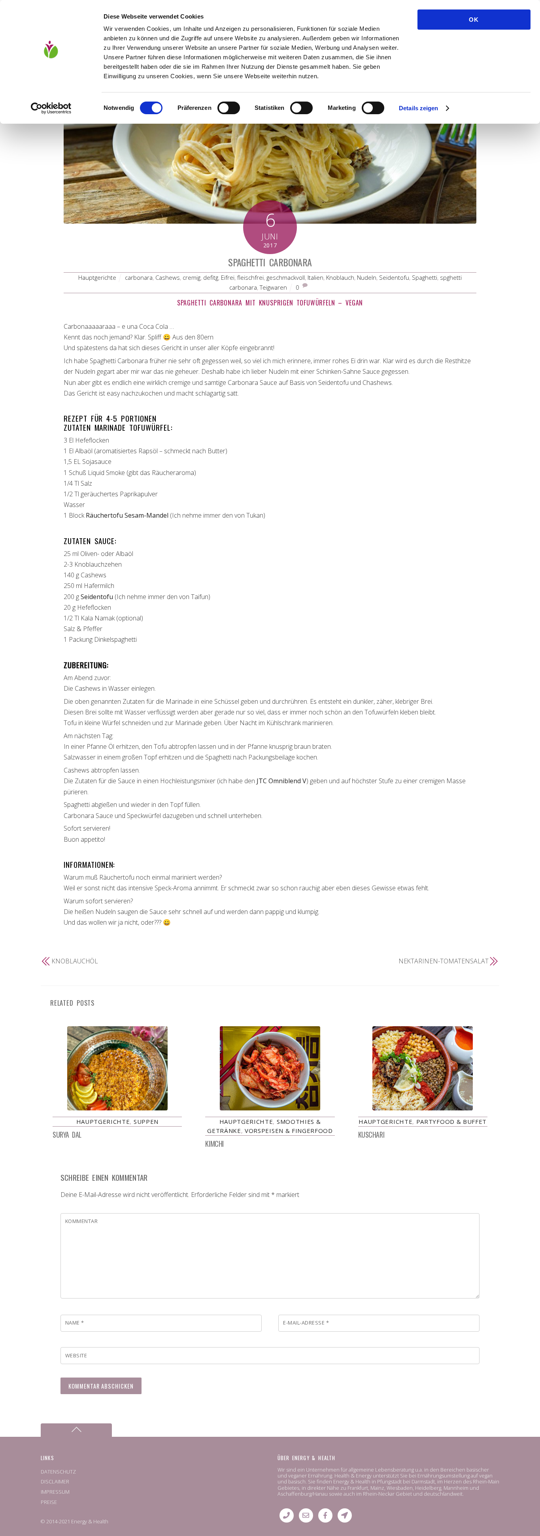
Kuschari (371, 1134)
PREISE (49, 1502)
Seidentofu (394, 277)
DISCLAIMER (55, 1481)
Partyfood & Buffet (451, 1121)
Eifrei (227, 277)
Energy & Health (89, 1521)
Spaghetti (424, 277)
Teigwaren (273, 287)
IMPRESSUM (55, 1491)
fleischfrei (250, 277)
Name (74, 1322)
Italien (315, 277)
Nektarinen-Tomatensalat (443, 961)
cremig (191, 277)
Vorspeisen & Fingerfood (289, 1131)
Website (76, 1355)
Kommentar (81, 1221)
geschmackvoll (285, 277)
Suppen (146, 1121)
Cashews (167, 277)
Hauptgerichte (97, 277)
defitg (210, 277)
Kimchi (214, 1143)
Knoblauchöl (74, 961)
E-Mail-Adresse (306, 1322)
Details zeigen (418, 108)
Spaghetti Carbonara (270, 262)
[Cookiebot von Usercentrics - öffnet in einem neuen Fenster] (51, 108)
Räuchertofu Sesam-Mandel (127, 515)
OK (474, 19)
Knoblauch (340, 277)
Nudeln (366, 277)
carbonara (139, 277)
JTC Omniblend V (281, 780)
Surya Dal (67, 1134)
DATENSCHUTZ (58, 1471)
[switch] (228, 108)
